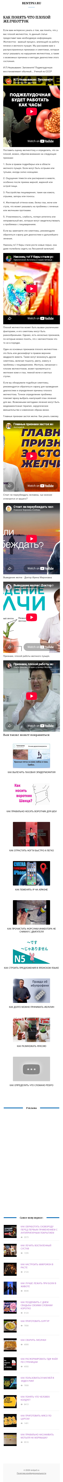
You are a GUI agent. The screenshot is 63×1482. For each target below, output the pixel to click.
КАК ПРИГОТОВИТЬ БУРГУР (35, 1321)
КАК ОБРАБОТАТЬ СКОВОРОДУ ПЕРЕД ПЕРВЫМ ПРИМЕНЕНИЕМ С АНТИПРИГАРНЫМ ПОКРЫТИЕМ (39, 1229)
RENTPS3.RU (31, 3)
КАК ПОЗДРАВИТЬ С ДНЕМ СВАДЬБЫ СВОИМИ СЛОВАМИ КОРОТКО (36, 1305)
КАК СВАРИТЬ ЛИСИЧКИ (33, 1339)
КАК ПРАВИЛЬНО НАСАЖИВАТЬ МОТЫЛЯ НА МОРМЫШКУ (37, 1436)
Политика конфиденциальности (31, 1473)
